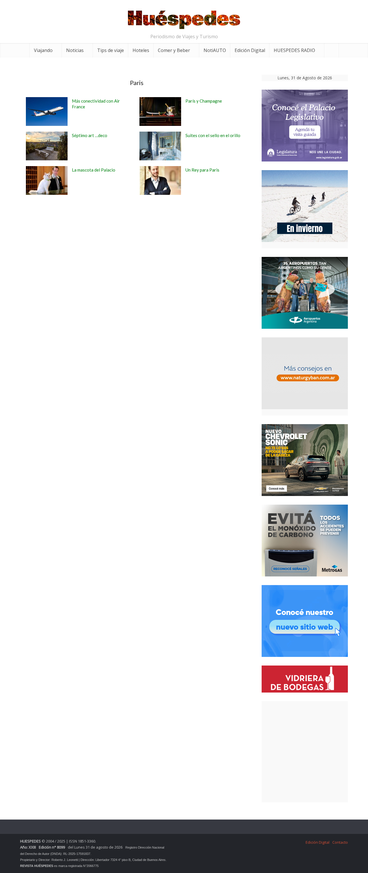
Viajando (43, 50)
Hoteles (141, 50)
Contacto (340, 842)
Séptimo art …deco (89, 135)
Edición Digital (250, 50)
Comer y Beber (174, 50)
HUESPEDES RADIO (294, 50)
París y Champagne (203, 100)
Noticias (75, 50)
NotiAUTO (215, 50)
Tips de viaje (110, 50)
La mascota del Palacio (93, 169)
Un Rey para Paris (202, 169)
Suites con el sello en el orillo (212, 135)
